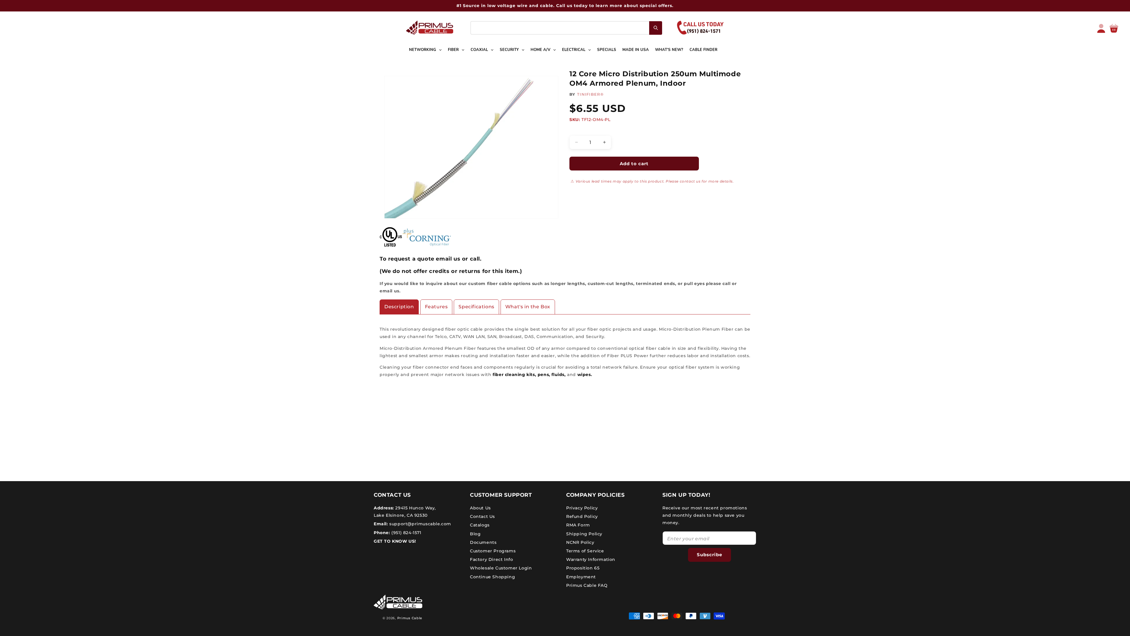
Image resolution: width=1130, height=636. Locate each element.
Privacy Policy (582, 508)
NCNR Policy (580, 542)
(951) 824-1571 (405, 532)
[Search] (655, 28)
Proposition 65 (582, 568)
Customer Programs (493, 551)
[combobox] (566, 27)
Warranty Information (590, 559)
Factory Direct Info (491, 559)
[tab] (399, 306)
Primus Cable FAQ (587, 585)
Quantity (578, 130)
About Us (480, 508)
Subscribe (709, 554)
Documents (483, 542)
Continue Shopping (492, 576)
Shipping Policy (584, 533)
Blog (475, 533)
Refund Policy (582, 516)
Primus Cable (409, 618)
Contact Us (482, 516)
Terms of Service (585, 551)
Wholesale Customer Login (501, 568)
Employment (581, 576)
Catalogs (480, 525)
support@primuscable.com (419, 523)
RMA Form (578, 525)
